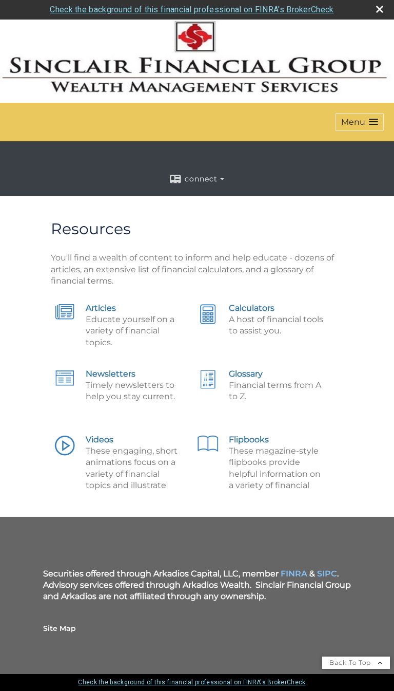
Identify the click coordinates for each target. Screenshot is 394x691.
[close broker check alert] (380, 9)
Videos (99, 439)
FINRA (294, 573)
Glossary (246, 374)
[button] (360, 122)
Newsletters (110, 374)
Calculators (251, 308)
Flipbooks (249, 439)
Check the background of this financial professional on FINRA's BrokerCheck (191, 9)
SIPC (327, 573)
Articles (101, 308)
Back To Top (351, 662)
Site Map (59, 628)
